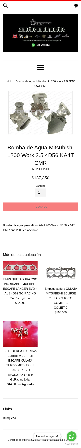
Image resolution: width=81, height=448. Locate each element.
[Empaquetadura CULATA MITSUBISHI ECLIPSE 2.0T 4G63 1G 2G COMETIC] (60, 272)
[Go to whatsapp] (71, 436)
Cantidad (40, 186)
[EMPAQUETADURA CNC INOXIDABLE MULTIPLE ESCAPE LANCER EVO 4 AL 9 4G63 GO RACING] (20, 268)
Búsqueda (9, 418)
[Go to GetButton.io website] (71, 444)
